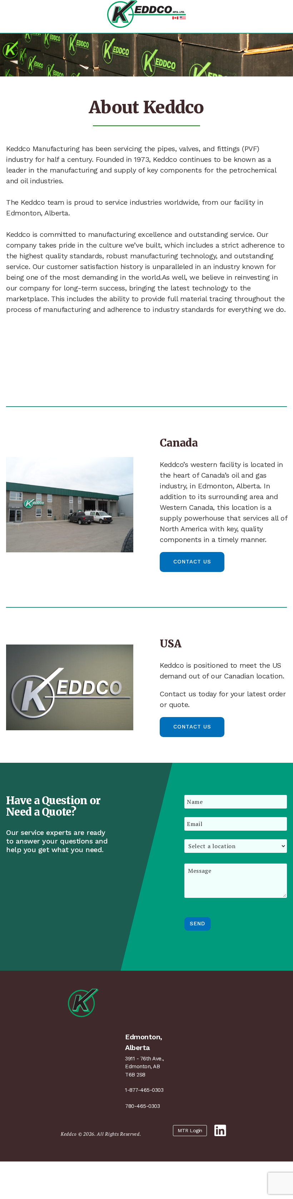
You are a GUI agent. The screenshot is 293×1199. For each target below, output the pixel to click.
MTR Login (190, 1130)
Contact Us (192, 561)
